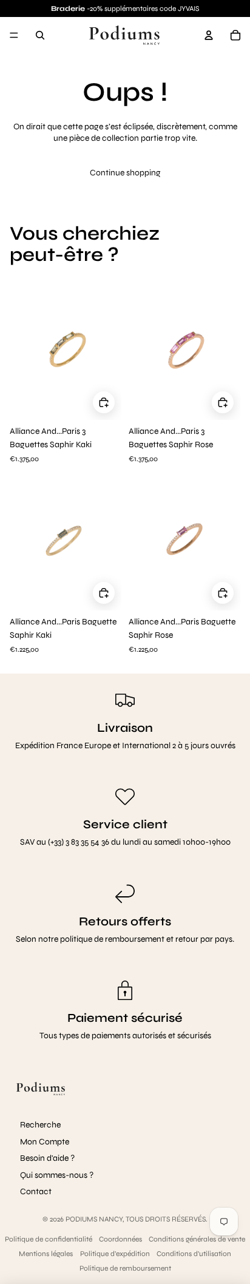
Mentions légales (46, 1253)
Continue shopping (125, 172)
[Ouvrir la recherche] (40, 35)
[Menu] (14, 35)
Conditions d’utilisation (194, 1253)
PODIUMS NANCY (94, 1219)
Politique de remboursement (125, 1268)
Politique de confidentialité (48, 1239)
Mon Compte (44, 1142)
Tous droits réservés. (167, 1219)
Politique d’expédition (115, 1253)
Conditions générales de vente (197, 1239)
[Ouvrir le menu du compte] (208, 35)
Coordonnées (120, 1239)
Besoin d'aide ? (47, 1158)
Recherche (40, 1125)
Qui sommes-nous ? (56, 1175)
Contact (36, 1191)
